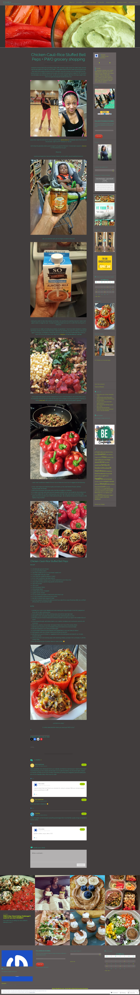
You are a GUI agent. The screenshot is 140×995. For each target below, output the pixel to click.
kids (96, 484)
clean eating (98, 459)
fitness (102, 471)
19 (133, 963)
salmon (107, 492)
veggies (111, 495)
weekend (97, 497)
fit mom (100, 73)
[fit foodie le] (70, 26)
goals (101, 475)
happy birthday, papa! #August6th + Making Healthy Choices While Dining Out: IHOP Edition (105, 399)
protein (107, 490)
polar (96, 490)
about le (71, 2)
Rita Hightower (39, 799)
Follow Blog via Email (43, 950)
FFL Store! (79, 2)
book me (72, 961)
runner (104, 492)
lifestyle (103, 484)
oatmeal (102, 489)
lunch (96, 77)
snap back (42, 400)
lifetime (109, 484)
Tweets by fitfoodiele (99, 386)
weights (101, 497)
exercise (98, 465)
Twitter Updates (100, 384)
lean (98, 484)
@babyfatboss (65, 140)
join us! (40, 964)
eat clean (107, 462)
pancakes (107, 489)
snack (110, 492)
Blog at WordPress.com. (58, 988)
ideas (108, 74)
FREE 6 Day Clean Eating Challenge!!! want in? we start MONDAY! (17, 917)
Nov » (99, 296)
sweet (104, 495)
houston (96, 481)
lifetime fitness (108, 76)
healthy (101, 74)
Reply (84, 764)
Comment (81, 865)
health (107, 475)
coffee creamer (98, 71)
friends (107, 473)
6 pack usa (99, 452)
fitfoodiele (41, 783)
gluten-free (97, 475)
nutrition (100, 77)
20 (96, 291)
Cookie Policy (32, 992)
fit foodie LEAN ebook (90, 2)
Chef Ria (37, 813)
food (96, 473)
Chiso (104, 457)
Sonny (100, 495)
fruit (111, 473)
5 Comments (102, 57)
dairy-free (104, 459)
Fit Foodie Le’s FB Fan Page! (103, 360)
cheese (96, 457)
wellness (104, 82)
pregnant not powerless (100, 79)
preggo (98, 490)
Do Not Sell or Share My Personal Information (76, 988)
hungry (105, 74)
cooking (103, 71)
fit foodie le (7, 2)
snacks (96, 495)
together (108, 495)
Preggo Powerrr (110, 2)
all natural (106, 452)
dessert (97, 462)
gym (104, 476)
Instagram (62, 334)
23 (104, 291)
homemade (108, 479)
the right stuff (133, 2)
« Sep (96, 296)
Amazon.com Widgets (100, 504)
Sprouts (84, 146)
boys (96, 454)
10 (107, 287)
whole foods (106, 497)
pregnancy (110, 77)
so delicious (105, 80)
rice (101, 80)
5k (95, 452)
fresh (109, 73)
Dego (108, 460)
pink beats (104, 77)
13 (96, 289)
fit (107, 465)
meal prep (108, 486)
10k (103, 452)
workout (98, 499)
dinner (109, 71)
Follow (98, 136)
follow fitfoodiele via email (104, 121)
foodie (100, 473)
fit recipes (101, 2)
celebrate (111, 454)
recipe (99, 80)
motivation (97, 489)
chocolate (109, 457)
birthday (111, 452)
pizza (111, 489)
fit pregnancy (108, 471)
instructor (102, 76)
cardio (107, 454)
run (101, 492)
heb (104, 479)
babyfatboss (99, 70)
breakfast (102, 454)
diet (107, 71)
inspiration (101, 481)
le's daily (98, 68)
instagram (97, 76)
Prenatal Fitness (122, 2)
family (104, 465)
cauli (108, 70)
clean (112, 457)
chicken (111, 70)
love (99, 487)
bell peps (104, 70)
